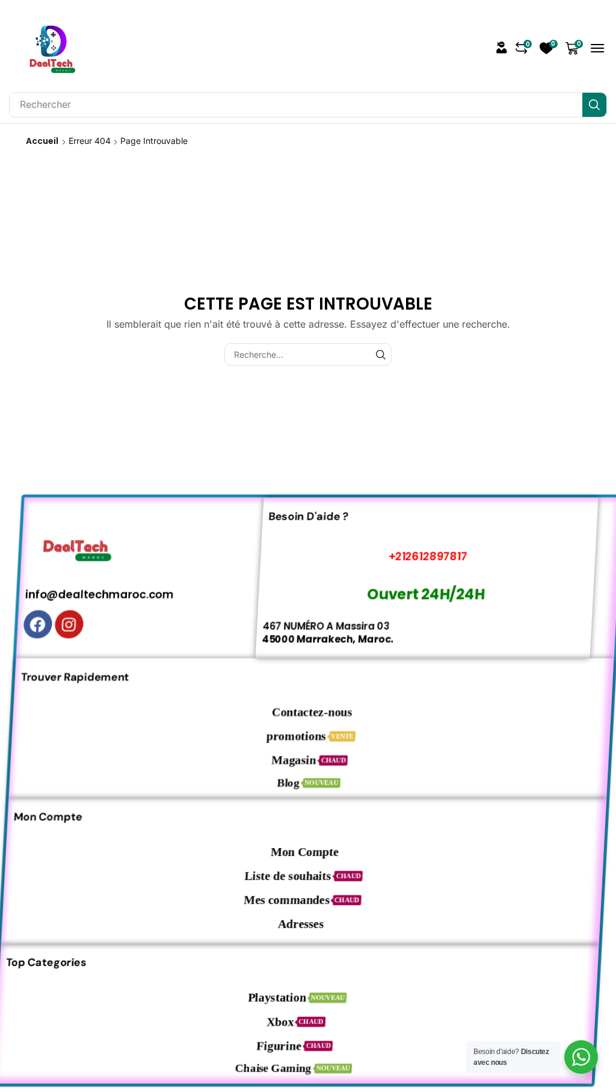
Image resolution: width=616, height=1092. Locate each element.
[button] (502, 48)
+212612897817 (415, 556)
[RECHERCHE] (380, 354)
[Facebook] (29, 624)
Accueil (42, 141)
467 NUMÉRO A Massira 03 (317, 625)
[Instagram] (60, 624)
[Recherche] (594, 105)
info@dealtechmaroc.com (89, 594)
